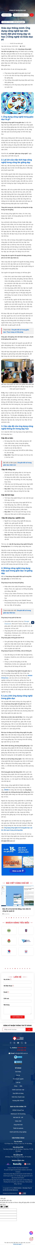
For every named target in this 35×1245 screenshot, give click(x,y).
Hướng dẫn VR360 (18, 1100)
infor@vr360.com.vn (21, 1053)
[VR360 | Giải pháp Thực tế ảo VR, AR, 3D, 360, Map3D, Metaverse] (18, 1062)
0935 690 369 (21, 1047)
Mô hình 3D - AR (18, 1117)
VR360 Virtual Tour (18, 1110)
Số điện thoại (8, 986)
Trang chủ (4, 22)
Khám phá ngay (17, 1244)
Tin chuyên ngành (18, 1079)
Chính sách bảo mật (18, 1089)
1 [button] (6, 917)
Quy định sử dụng (18, 1093)
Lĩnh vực (6, 998)
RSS (21, 1086)
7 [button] (21, 917)
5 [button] (16, 917)
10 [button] (28, 917)
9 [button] (24, 968)
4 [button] (13, 917)
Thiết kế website (18, 1128)
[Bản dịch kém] (6, 1206)
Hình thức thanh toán (18, 1097)
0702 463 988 (21, 1050)
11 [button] (29, 968)
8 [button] (23, 917)
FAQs (15, 1086)
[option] (17, 901)
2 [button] (7, 968)
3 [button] (11, 917)
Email (5, 992)
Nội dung (6, 1005)
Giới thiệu (18, 1071)
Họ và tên (7, 979)
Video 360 (18, 1121)
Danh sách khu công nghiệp (18, 1132)
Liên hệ (18, 1082)
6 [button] (18, 917)
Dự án (18, 1075)
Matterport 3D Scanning (18, 1114)
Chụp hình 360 (18, 1124)
